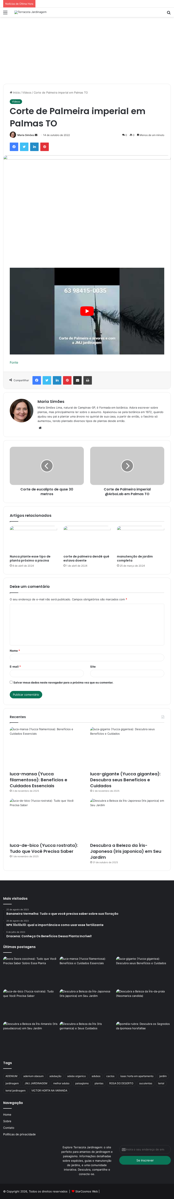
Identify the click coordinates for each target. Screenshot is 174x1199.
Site (93, 666)
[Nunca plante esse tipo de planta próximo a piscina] (33, 539)
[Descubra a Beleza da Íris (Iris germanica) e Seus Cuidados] (87, 1037)
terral (161, 1083)
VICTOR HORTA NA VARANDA (49, 1090)
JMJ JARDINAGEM (36, 1083)
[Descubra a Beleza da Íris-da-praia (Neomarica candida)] (143, 1004)
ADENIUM (11, 1076)
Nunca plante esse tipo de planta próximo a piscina (30, 558)
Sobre (7, 1121)
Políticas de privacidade (19, 1134)
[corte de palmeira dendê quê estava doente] (87, 539)
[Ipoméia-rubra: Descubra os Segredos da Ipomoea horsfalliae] (143, 1037)
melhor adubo (61, 1083)
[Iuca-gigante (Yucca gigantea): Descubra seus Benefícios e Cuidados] (127, 748)
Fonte (14, 362)
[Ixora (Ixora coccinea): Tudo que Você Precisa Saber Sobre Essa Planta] (30, 972)
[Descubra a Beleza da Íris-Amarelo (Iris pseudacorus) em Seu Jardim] (30, 1037)
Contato (8, 1127)
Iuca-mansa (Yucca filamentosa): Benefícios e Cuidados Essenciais (38, 780)
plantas (99, 1083)
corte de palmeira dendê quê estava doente (86, 558)
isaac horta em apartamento (136, 1076)
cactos (110, 1076)
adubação (55, 1076)
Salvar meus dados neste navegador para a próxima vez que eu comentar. (63, 682)
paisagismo (82, 1083)
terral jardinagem (15, 1090)
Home (7, 1114)
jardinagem (12, 1083)
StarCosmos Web (86, 1191)
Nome (15, 650)
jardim (163, 1076)
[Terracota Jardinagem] (30, 12)
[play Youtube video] (87, 311)
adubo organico (76, 1076)
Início (16, 92)
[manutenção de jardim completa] (140, 539)
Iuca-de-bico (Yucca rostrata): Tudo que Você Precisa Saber (44, 848)
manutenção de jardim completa (135, 558)
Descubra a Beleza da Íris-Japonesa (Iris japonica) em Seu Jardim (125, 851)
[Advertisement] (87, 48)
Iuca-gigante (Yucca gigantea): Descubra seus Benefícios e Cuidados (125, 780)
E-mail (15, 666)
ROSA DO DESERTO (121, 1083)
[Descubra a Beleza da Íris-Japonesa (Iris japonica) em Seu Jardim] (127, 819)
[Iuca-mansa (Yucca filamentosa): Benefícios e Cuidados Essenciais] (47, 748)
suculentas (145, 1083)
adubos (96, 1076)
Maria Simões (25, 135)
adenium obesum (33, 1076)
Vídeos (26, 92)
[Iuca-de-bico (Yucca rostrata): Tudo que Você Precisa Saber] (47, 819)
